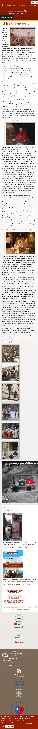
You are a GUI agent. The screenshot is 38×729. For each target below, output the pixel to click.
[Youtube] (19, 624)
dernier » (26, 609)
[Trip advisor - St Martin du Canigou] (19, 618)
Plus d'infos (29, 723)
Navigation (5, 17)
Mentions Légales (7, 665)
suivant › (19, 609)
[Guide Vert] (19, 638)
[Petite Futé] (19, 643)
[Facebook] (19, 627)
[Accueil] (19, 7)
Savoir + (35, 611)
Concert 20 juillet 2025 (11, 510)
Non (3, 726)
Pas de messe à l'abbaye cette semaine (18, 584)
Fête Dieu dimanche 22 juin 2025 (15, 547)
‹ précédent (14, 607)
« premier (7, 607)
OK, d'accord (10, 726)
